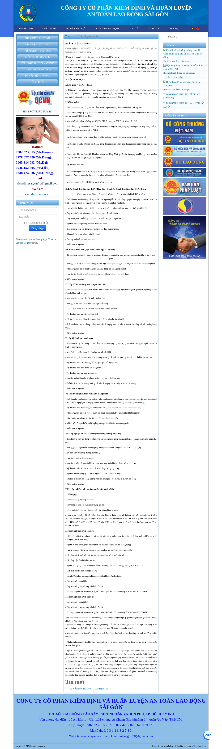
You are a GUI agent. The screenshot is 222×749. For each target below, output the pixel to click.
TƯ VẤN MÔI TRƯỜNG (37, 75)
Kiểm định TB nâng (37, 44)
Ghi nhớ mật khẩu (39, 222)
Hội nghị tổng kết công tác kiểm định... (179, 73)
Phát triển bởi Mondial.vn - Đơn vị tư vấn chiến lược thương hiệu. (179, 746)
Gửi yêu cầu (37, 82)
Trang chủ (70, 36)
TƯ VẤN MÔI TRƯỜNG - (89, 689)
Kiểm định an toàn (37, 38)
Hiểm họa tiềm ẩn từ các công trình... (178, 89)
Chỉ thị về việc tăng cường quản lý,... (178, 61)
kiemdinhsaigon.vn (37, 194)
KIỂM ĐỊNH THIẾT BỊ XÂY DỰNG (37, 63)
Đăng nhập (37, 228)
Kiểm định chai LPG (37, 57)
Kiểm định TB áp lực (37, 50)
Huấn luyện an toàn (37, 69)
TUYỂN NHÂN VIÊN (173, 78)
